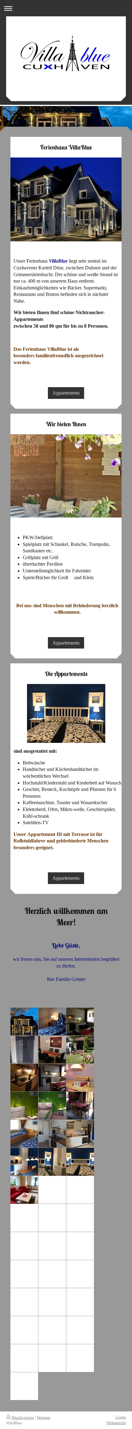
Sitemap (43, 1417)
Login (121, 1417)
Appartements (66, 392)
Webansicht (116, 1422)
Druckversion (23, 1417)
